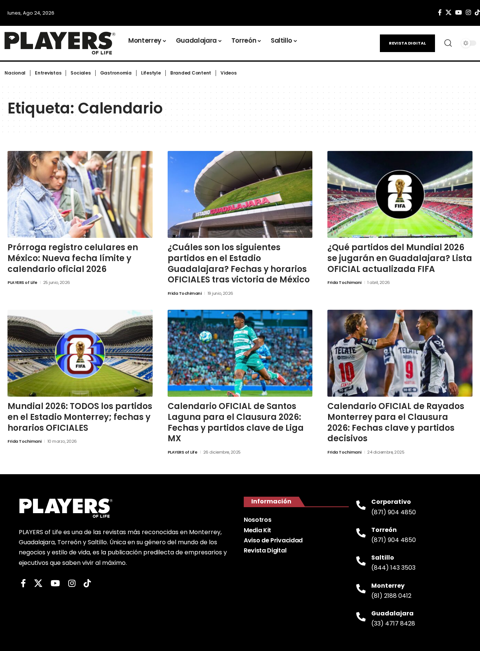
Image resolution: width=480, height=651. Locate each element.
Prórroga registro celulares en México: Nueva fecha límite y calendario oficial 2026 (73, 258)
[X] (448, 12)
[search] (448, 43)
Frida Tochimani (185, 293)
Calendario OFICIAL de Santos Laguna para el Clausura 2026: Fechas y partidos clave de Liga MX (236, 422)
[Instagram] (468, 12)
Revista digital (407, 43)
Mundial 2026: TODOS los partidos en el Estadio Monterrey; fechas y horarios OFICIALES (80, 416)
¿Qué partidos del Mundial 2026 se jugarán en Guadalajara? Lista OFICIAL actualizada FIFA (399, 258)
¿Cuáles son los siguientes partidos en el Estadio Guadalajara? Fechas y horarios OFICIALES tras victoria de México (239, 263)
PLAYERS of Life (23, 282)
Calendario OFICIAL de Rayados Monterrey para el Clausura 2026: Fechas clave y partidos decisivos (395, 422)
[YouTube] (458, 12)
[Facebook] (440, 12)
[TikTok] (87, 583)
